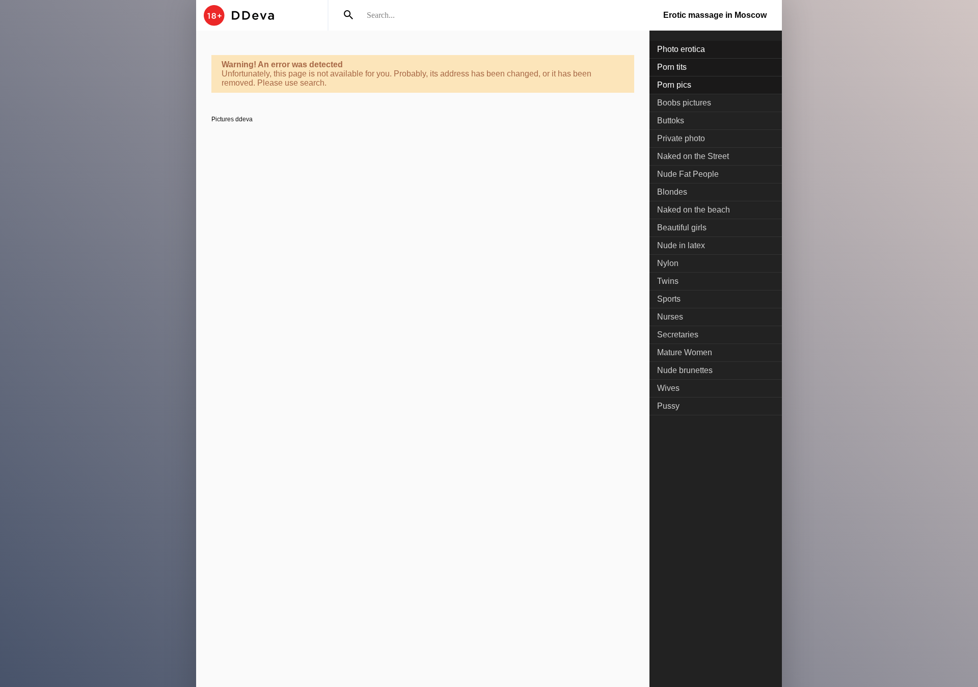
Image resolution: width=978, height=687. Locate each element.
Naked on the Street (693, 156)
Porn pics (674, 85)
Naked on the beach (693, 209)
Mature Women (684, 352)
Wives (668, 388)
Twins (667, 281)
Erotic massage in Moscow (715, 15)
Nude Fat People (688, 174)
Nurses (670, 316)
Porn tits (672, 67)
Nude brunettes (685, 370)
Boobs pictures (684, 102)
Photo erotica (681, 49)
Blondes (672, 192)
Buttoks (670, 120)
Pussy (668, 406)
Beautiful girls (682, 227)
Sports (669, 299)
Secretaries (677, 334)
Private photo (681, 138)
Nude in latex (681, 245)
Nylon (667, 263)
